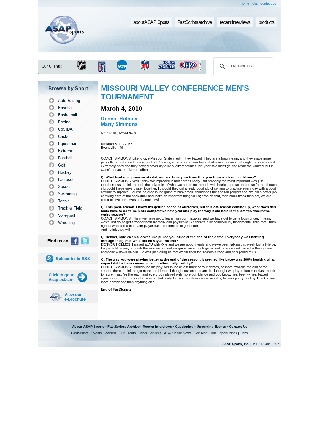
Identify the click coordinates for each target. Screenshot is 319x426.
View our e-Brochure (75, 297)
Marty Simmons (119, 124)
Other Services (150, 333)
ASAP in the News (178, 333)
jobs (255, 3)
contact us (268, 3)
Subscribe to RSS (73, 258)
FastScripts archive (194, 22)
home (245, 3)
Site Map (200, 333)
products (266, 22)
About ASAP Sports (88, 326)
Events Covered (103, 333)
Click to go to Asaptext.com (62, 277)
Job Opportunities (223, 333)
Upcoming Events (211, 326)
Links (244, 333)
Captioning (184, 326)
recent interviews (235, 22)
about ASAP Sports (151, 22)
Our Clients (127, 333)
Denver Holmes (119, 118)
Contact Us (238, 326)
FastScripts (79, 333)
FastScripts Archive (123, 326)
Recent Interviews (157, 326)
